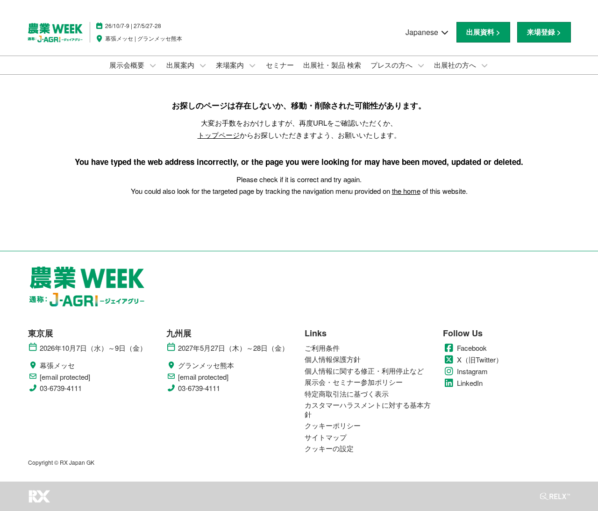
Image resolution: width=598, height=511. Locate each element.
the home (406, 191)
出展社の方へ (456, 65)
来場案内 (231, 65)
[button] (483, 32)
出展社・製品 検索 (332, 65)
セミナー (280, 65)
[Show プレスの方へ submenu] (421, 65)
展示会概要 (127, 65)
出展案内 (181, 65)
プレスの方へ (392, 65)
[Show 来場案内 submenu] (252, 65)
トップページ (219, 135)
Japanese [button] (423, 32)
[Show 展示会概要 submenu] (153, 65)
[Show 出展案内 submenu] (203, 65)
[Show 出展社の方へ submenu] (484, 65)
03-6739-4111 (61, 388)
